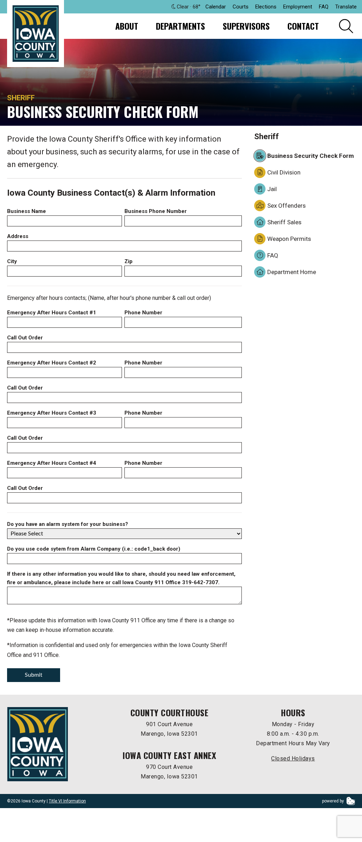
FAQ (323, 7)
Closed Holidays (293, 758)
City (12, 261)
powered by (333, 801)
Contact (303, 25)
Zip (128, 261)
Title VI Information (67, 801)
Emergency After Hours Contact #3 (51, 413)
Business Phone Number (155, 211)
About (126, 25)
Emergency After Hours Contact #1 (51, 312)
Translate (346, 7)
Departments (180, 25)
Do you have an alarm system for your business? (67, 524)
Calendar (215, 7)
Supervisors (246, 25)
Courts (241, 7)
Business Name (26, 211)
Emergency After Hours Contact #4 (51, 463)
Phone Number (143, 312)
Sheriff (21, 98)
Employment (297, 7)
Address (17, 236)
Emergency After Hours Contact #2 (51, 363)
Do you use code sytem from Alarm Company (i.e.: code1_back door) (93, 549)
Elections (265, 7)
